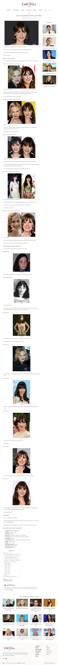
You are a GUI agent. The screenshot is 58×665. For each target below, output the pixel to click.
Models (35, 10)
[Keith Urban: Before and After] (49, 54)
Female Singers (16, 10)
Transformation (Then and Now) (9, 561)
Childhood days (7, 563)
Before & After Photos (7, 553)
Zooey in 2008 (7, 569)
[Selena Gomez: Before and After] (49, 42)
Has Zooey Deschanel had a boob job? (11, 558)
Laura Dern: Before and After (49, 86)
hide (13, 550)
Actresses (8, 10)
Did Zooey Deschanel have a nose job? (11, 554)
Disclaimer (11, 589)
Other (45, 10)
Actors (22, 10)
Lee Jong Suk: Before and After (49, 73)
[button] (48, 10)
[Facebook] (3, 658)
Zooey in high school (8, 564)
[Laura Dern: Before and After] (49, 80)
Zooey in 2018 (7, 572)
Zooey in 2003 (7, 567)
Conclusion (5, 575)
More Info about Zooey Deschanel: (10, 576)
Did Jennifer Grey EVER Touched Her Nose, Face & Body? (35, 610)
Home (29, 13)
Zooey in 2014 (7, 570)
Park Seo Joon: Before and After (49, 35)
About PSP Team (10, 585)
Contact (47, 654)
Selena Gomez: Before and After (49, 48)
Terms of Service (49, 651)
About (47, 646)
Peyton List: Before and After (22, 608)
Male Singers (29, 10)
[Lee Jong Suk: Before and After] (49, 67)
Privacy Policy (48, 652)
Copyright (48, 649)
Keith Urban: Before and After (49, 60)
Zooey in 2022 (7, 573)
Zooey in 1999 (7, 566)
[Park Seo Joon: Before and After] (49, 29)
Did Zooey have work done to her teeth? (12, 560)
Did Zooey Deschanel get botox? (10, 557)
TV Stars (40, 10)
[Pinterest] (6, 658)
